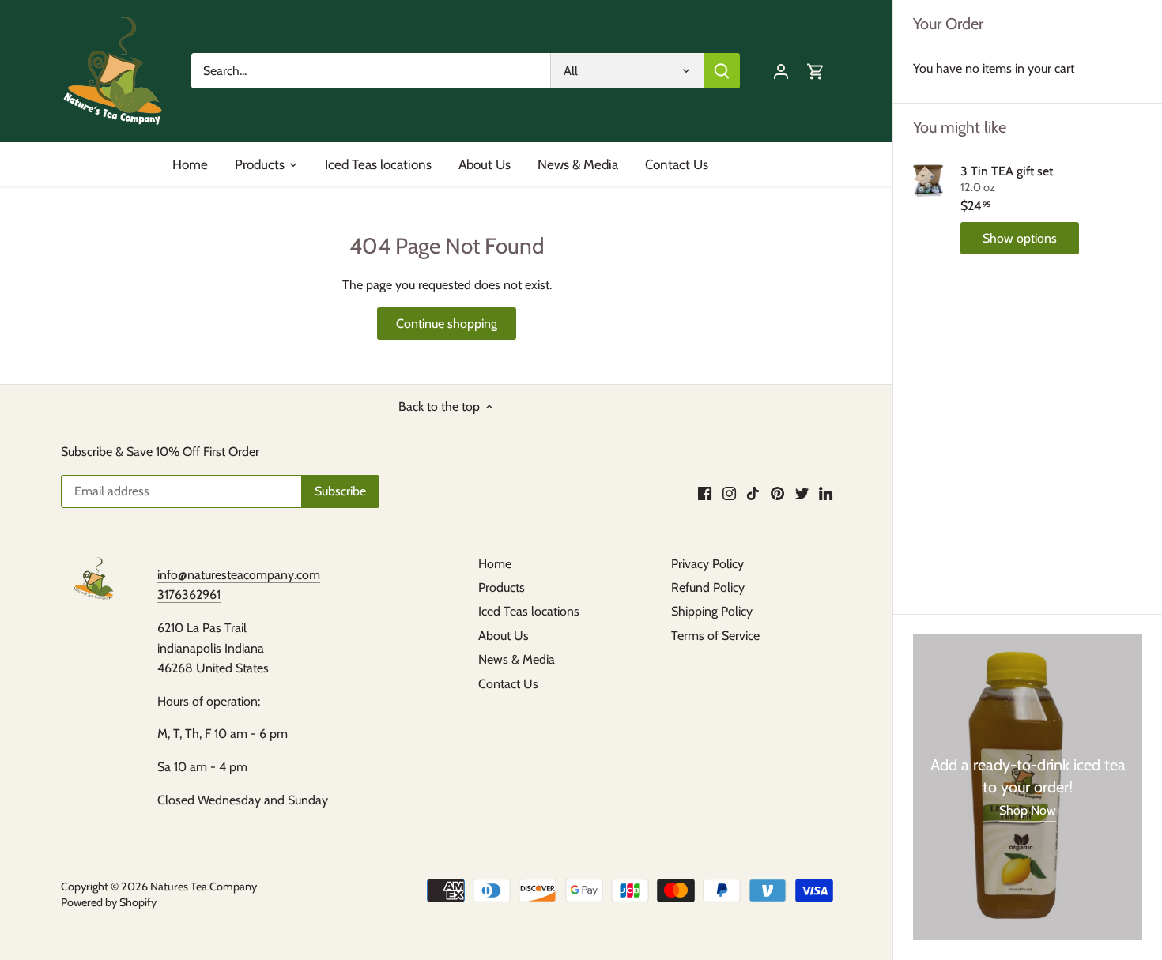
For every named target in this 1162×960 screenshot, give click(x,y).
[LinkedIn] (825, 492)
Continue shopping (446, 323)
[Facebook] (704, 492)
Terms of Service (715, 635)
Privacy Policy (707, 563)
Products (501, 587)
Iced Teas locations (528, 611)
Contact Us (508, 683)
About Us (503, 635)
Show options (1020, 238)
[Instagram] (729, 492)
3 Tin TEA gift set (1006, 171)
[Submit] (722, 70)
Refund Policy (708, 587)
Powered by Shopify (109, 902)
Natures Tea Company (203, 886)
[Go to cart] (815, 70)
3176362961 (189, 594)
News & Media (516, 659)
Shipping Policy (712, 611)
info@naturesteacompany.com (238, 574)
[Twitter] (802, 492)
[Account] (781, 70)
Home (494, 563)
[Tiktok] (753, 492)
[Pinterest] (777, 492)
